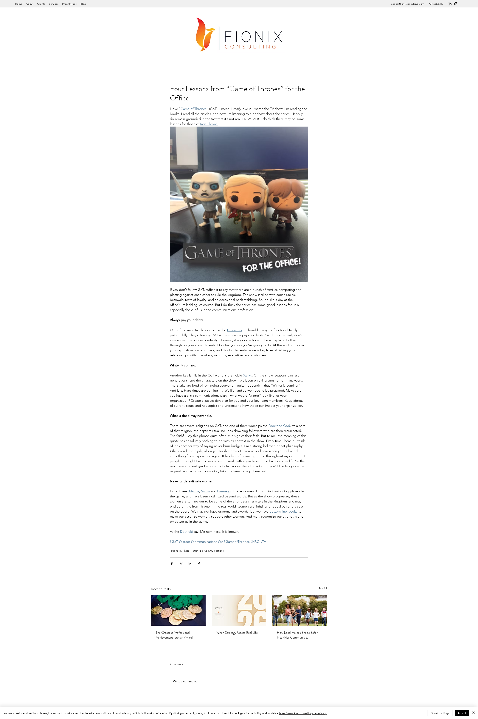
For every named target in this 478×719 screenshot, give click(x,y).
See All (323, 588)
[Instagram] (456, 4)
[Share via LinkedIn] (190, 563)
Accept (462, 713)
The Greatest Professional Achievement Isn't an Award (174, 635)
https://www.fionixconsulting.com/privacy (303, 713)
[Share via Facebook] (171, 563)
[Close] (473, 713)
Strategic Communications (208, 550)
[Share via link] (199, 563)
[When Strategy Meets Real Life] (239, 610)
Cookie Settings (440, 713)
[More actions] (306, 78)
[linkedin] (450, 4)
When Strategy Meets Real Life (237, 632)
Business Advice (180, 550)
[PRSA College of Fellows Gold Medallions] (178, 610)
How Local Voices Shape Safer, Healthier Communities (297, 635)
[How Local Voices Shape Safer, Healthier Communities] (299, 610)
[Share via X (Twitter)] (181, 563)
